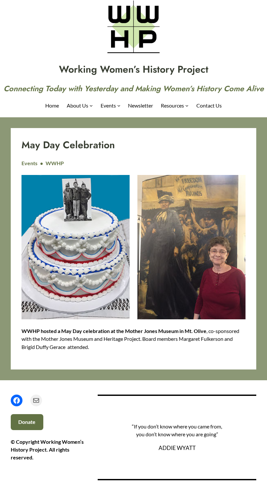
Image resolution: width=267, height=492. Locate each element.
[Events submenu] (118, 105)
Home (52, 105)
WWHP (55, 163)
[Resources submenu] (187, 105)
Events (29, 163)
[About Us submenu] (91, 105)
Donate (26, 422)
